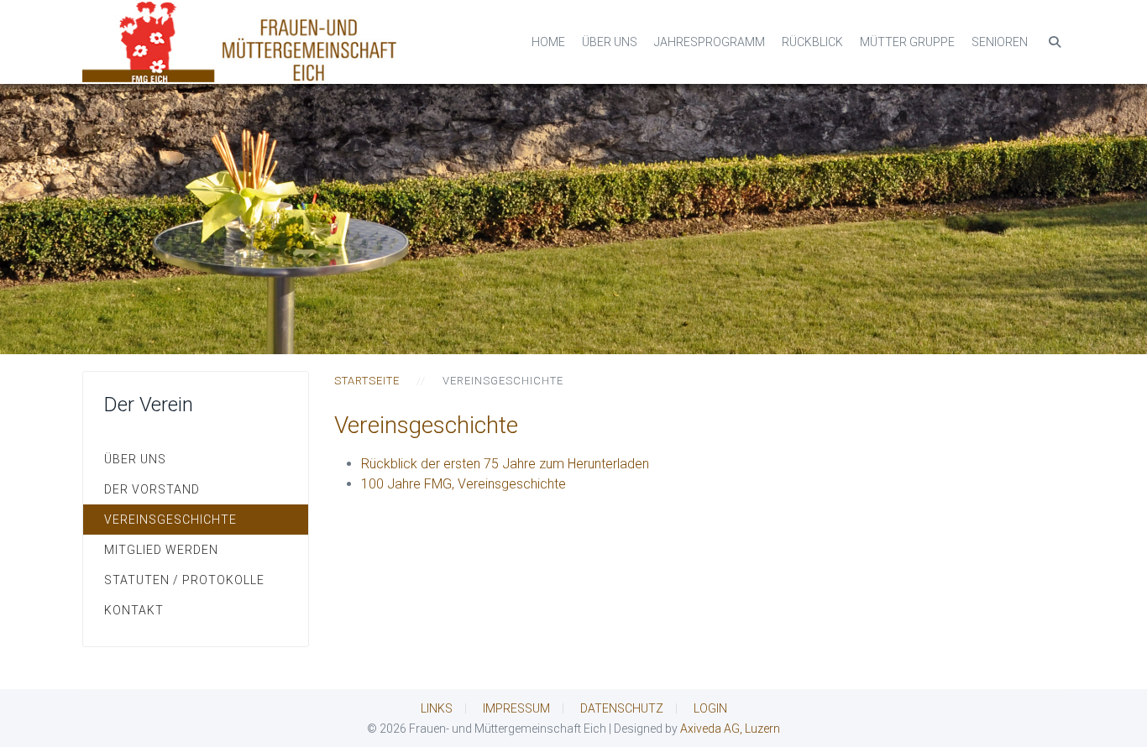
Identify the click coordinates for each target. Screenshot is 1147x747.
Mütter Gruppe (907, 42)
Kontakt (134, 610)
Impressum (516, 708)
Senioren (1000, 42)
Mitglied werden (161, 549)
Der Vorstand (152, 489)
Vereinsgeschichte (170, 519)
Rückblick (812, 42)
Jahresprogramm (709, 42)
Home (548, 42)
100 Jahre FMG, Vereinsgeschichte (463, 484)
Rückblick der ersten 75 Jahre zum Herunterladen (505, 464)
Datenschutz (621, 708)
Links (437, 708)
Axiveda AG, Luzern (730, 728)
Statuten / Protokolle (184, 580)
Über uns (609, 42)
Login (710, 708)
